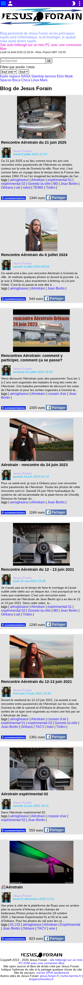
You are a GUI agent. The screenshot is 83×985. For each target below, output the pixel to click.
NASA (25, 76)
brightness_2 (73, 3)
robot (26, 187)
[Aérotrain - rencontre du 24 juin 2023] (56, 513)
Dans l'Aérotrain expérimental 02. (23, 812)
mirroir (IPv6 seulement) (52, 972)
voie (52, 928)
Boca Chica (21, 80)
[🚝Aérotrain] (54, 939)
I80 (55, 183)
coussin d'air (56, 393)
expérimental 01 (59, 180)
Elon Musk (65, 76)
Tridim (50, 187)
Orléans (7, 187)
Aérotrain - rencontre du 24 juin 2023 (34, 465)
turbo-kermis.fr (71, 976)
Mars (43, 80)
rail (18, 187)
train (50, 727)
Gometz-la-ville (39, 183)
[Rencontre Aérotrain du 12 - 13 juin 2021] (56, 625)
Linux (35, 80)
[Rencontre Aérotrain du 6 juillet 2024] (54, 299)
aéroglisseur (19, 180)
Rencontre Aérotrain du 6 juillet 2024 (34, 255)
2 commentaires (13, 299)
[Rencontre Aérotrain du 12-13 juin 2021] (56, 737)
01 (12, 924)
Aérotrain (38, 180)
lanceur (50, 76)
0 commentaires (13, 198)
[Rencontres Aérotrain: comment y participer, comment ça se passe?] (56, 408)
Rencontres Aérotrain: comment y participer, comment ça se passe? (32, 357)
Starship (37, 76)
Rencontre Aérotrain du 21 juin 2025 (33, 142)
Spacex (5, 80)
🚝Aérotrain (12, 887)
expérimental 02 (13, 183)
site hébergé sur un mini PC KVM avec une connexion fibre (51, 961)
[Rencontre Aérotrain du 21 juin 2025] (56, 198)
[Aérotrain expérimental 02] (54, 830)
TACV (39, 727)
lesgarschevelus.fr (41, 979)
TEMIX (38, 187)
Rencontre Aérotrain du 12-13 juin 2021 (36, 681)
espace (14, 76)
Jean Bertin (69, 183)
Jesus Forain (22, 151)
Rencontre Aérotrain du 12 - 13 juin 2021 (37, 569)
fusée (4, 76)
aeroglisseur (19, 502)
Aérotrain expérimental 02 (24, 794)
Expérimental (70, 924)
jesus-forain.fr (49, 976)
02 (18, 924)
